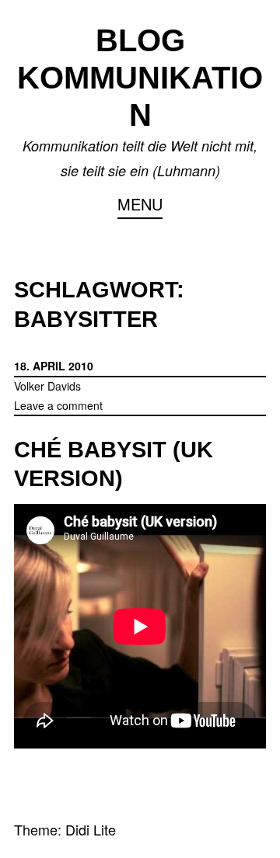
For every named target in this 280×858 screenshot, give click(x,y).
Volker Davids (47, 386)
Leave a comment (58, 405)
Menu (140, 204)
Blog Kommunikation (140, 77)
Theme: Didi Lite (65, 829)
